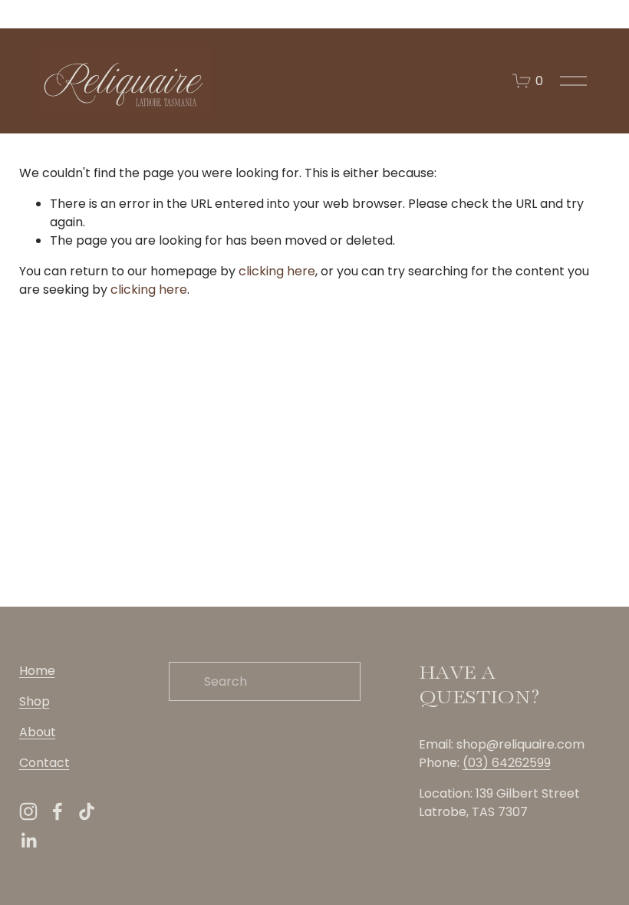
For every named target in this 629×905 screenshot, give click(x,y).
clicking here (277, 271)
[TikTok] (86, 811)
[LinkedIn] (28, 840)
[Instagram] (28, 811)
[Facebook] (57, 811)
